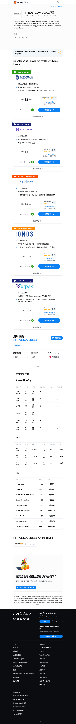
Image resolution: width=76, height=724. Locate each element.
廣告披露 (60, 6)
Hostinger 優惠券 (19, 707)
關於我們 (16, 647)
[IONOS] (24, 234)
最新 (33, 357)
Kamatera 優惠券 (18, 699)
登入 (57, 621)
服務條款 (16, 681)
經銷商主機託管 (44, 681)
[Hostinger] (24, 129)
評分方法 (53, 6)
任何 (16, 357)
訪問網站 (47, 110)
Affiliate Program (19, 659)
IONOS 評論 (50, 258)
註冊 (45, 621)
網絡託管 (42, 651)
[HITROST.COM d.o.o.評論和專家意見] (15, 37)
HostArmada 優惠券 (19, 703)
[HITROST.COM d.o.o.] (18, 14)
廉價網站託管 (43, 662)
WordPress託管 (44, 655)
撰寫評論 (58, 338)
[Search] (57, 2)
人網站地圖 (17, 655)
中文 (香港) (55, 357)
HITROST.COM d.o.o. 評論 (39, 12)
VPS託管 (42, 666)
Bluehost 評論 (49, 206)
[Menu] (61, 2)
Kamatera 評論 (49, 102)
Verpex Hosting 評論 (49, 312)
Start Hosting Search (27, 587)
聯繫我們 (16, 651)
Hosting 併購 (50, 636)
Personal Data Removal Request (23, 673)
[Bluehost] (24, 181)
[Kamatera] (24, 77)
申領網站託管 (17, 666)
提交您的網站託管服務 (20, 662)
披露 (14, 670)
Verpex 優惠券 (18, 714)
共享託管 (42, 659)
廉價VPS (42, 670)
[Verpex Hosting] (24, 286)
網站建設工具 (43, 685)
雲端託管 (42, 673)
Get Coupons (26, 110)
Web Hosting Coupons (20, 695)
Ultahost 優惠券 (18, 710)
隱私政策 (16, 677)
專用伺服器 (43, 677)
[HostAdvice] (21, 2)
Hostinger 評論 (49, 154)
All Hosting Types (45, 647)
